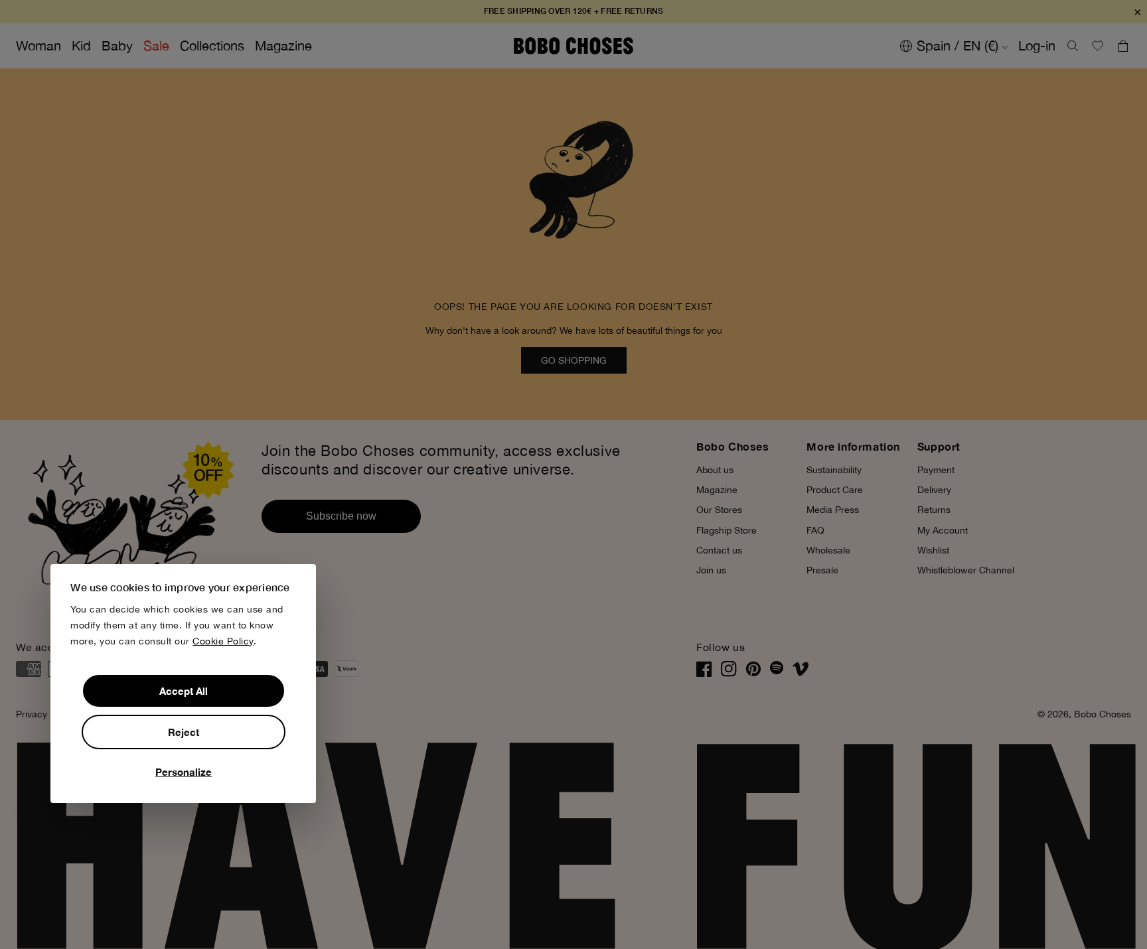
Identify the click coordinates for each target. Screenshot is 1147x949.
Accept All (183, 691)
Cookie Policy (223, 641)
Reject (183, 732)
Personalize (183, 772)
